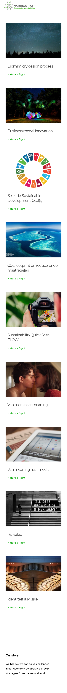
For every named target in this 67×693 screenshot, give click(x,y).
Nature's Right (16, 74)
